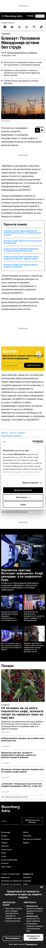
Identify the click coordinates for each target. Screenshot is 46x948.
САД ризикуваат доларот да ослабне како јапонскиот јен (22, 740)
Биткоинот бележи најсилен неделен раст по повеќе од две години (22, 771)
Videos (26, 832)
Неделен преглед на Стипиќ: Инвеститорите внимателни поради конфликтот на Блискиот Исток (34, 648)
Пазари (7, 666)
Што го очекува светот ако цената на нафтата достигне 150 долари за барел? (11, 646)
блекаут (21, 433)
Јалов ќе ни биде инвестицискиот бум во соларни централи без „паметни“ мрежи (21, 258)
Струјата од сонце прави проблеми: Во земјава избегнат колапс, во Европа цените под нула (22, 233)
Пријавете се (31, 944)
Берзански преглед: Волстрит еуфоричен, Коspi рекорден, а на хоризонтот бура (22, 575)
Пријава (30, 16)
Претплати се (33, 365)
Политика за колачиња (11, 884)
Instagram (27, 881)
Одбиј (23, 504)
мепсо (4, 433)
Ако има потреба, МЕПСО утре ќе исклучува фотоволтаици (23, 242)
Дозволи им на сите (23, 490)
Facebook (27, 877)
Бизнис (4, 836)
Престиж (5, 846)
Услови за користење (10, 874)
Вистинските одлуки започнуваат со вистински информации (22, 357)
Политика (5, 839)
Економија (5, 832)
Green (3, 853)
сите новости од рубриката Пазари (14, 797)
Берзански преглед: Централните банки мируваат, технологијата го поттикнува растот (9, 616)
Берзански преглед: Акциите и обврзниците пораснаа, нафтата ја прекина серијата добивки (18, 755)
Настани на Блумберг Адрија (32, 841)
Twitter (25, 884)
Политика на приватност (11, 881)
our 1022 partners (18, 454)
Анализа (4, 863)
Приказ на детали (30, 483)
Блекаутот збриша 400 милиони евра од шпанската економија (21, 266)
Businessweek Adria (9, 860)
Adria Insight (6, 867)
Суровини (5, 705)
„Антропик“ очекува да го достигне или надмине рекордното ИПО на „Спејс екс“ (22, 785)
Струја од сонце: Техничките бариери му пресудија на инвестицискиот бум (21, 250)
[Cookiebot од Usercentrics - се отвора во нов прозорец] (32, 441)
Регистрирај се (12, 938)
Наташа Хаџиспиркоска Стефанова (22, 53)
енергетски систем (11, 436)
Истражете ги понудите (33, 937)
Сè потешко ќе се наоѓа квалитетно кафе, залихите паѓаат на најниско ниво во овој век (22, 713)
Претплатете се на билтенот (32, 821)
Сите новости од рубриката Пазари (14, 512)
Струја (12, 433)
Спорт (4, 856)
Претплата (40, 16)
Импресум (5, 877)
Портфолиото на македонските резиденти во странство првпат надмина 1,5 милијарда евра (34, 616)
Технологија (6, 849)
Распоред (27, 836)
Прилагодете (21, 497)
